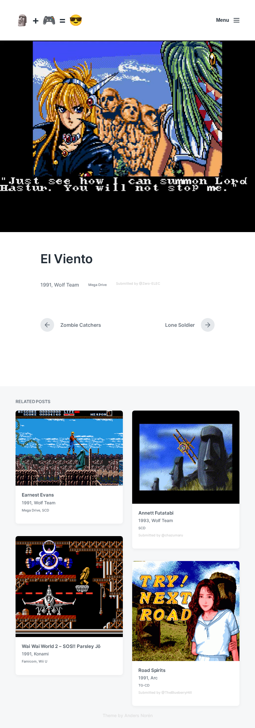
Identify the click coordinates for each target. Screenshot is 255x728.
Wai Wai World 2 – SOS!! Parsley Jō (61, 646)
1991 (45, 285)
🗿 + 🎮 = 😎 (49, 19)
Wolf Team (66, 285)
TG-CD (144, 685)
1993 (143, 520)
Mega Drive (97, 285)
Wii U (43, 661)
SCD (45, 510)
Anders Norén (138, 715)
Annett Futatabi (156, 513)
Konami (41, 653)
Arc (154, 677)
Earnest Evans (38, 495)
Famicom (29, 661)
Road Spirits (151, 670)
